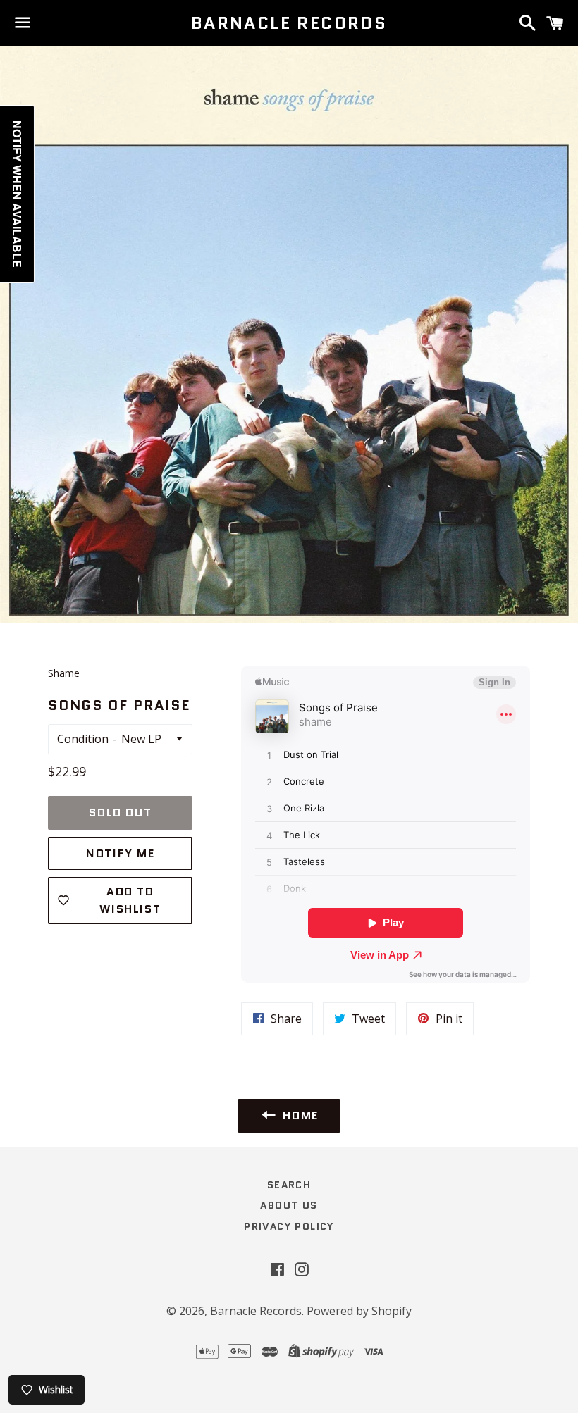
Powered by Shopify (359, 1311)
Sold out (120, 812)
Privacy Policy (289, 1226)
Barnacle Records (289, 23)
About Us (288, 1205)
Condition (83, 739)
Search (289, 1185)
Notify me (120, 853)
